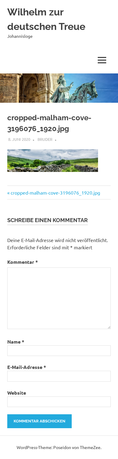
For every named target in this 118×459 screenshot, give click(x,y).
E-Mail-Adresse (26, 367)
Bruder (45, 139)
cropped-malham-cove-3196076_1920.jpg (55, 192)
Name (15, 341)
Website (16, 393)
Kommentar (22, 262)
